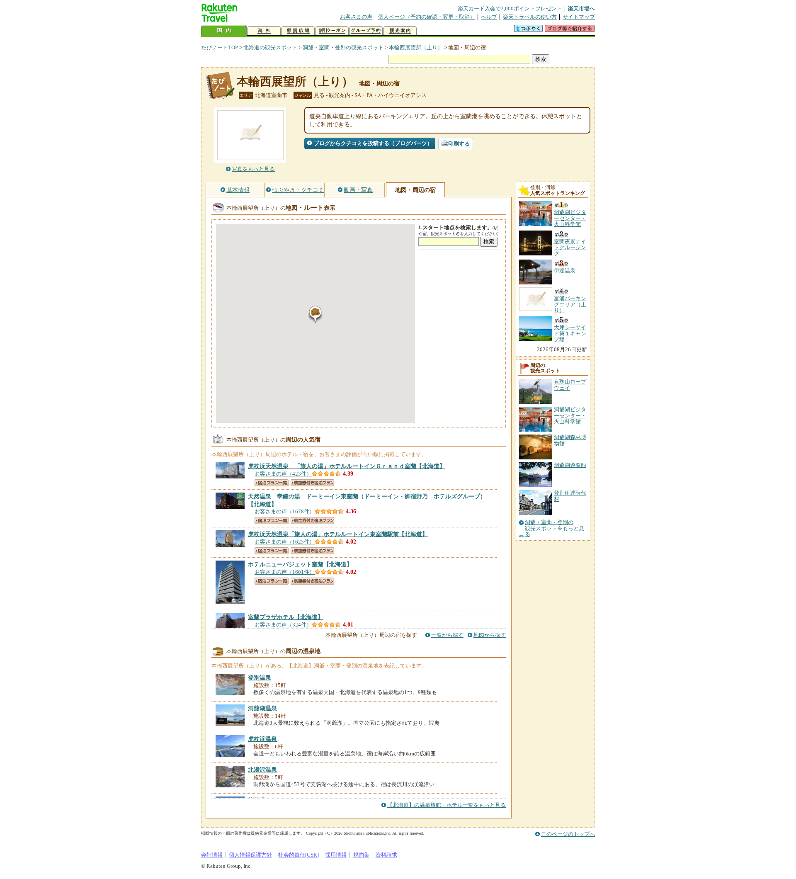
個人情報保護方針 (250, 855)
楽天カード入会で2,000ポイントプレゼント (510, 8)
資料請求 (386, 855)
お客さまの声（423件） (283, 474)
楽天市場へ (581, 8)
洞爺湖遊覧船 (570, 465)
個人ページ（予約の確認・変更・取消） (426, 17)
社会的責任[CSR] (298, 855)
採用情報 (336, 855)
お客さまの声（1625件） (285, 542)
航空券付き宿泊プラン (312, 482)
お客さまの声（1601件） (285, 572)
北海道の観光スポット (270, 47)
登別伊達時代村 (570, 496)
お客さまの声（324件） (283, 625)
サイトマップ (579, 17)
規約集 (361, 855)
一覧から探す (447, 635)
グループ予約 (366, 31)
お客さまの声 (356, 17)
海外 (264, 31)
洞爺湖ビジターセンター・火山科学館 (570, 415)
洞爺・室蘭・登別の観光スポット (343, 47)
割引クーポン (332, 31)
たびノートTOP (219, 47)
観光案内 (400, 31)
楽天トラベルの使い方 (530, 17)
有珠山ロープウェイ (570, 385)
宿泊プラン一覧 (272, 482)
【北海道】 (346, 466)
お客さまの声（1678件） (285, 511)
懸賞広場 (298, 31)
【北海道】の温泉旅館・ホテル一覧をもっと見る (446, 805)
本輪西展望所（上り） (416, 47)
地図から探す (489, 635)
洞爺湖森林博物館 (570, 440)
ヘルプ (489, 17)
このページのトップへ (568, 834)
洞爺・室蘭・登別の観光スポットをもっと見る (554, 528)
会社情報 (212, 855)
